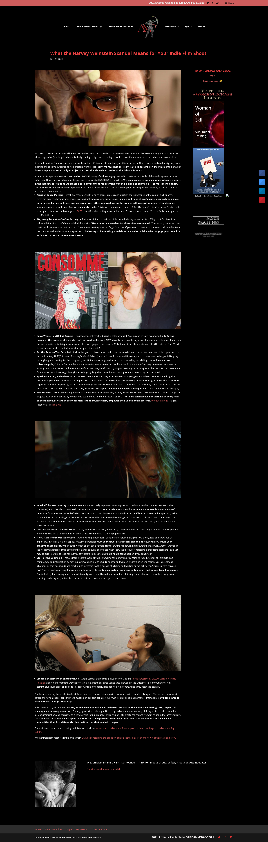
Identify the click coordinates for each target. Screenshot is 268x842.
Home (38, 829)
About (66, 27)
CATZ (79, 211)
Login (186, 27)
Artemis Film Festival (89, 837)
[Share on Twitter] (262, 184)
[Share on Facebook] (262, 174)
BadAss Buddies (53, 829)
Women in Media (159, 400)
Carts (199, 27)
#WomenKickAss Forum (121, 27)
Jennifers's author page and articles (104, 769)
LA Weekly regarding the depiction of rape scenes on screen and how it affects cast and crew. (129, 737)
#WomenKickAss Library (89, 27)
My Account (82, 829)
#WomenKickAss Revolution (55, 837)
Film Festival (170, 27)
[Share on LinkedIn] (262, 193)
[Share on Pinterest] (262, 202)
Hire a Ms (56, 404)
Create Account (101, 829)
